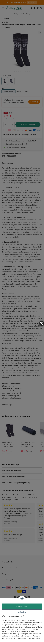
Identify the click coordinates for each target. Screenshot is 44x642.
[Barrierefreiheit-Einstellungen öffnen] (41, 323)
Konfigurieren (22, 612)
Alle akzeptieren (22, 606)
